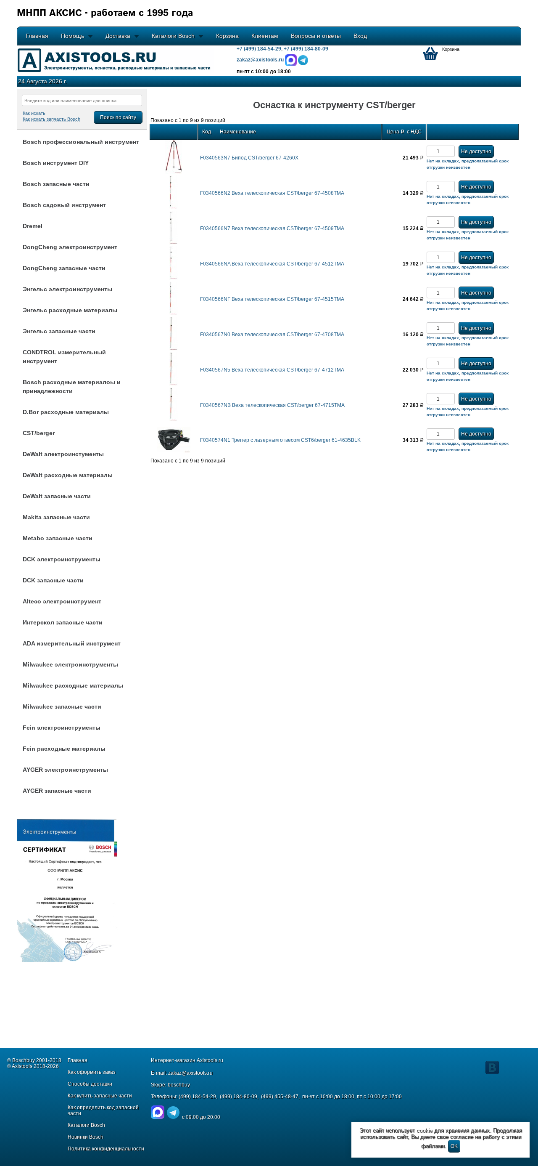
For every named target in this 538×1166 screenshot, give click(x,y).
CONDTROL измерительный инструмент (64, 356)
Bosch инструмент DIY (56, 162)
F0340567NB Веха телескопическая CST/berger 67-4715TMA (272, 405)
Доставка (117, 35)
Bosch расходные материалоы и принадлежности (72, 386)
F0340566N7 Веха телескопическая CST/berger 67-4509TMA (272, 228)
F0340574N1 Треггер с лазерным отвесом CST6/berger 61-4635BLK (280, 440)
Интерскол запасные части (63, 622)
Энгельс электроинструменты (67, 289)
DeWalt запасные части (57, 496)
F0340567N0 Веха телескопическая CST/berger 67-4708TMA (272, 334)
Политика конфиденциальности (106, 1149)
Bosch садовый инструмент (64, 205)
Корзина (227, 35)
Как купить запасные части (100, 1096)
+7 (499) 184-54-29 (259, 49)
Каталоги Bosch (173, 35)
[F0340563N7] (173, 172)
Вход (360, 35)
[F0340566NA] (173, 278)
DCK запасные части (53, 580)
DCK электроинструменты (61, 559)
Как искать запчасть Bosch (51, 119)
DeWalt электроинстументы (63, 454)
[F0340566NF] (173, 313)
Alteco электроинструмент (62, 601)
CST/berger (39, 433)
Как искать (34, 113)
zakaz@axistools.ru (190, 1073)
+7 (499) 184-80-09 (306, 49)
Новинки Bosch (85, 1137)
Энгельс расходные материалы (70, 310)
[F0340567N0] (173, 349)
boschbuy (179, 1085)
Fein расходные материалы (64, 748)
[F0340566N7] (173, 243)
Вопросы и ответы (316, 35)
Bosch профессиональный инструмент (81, 141)
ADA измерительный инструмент (72, 643)
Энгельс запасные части (59, 331)
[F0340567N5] (173, 384)
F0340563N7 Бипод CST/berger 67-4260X (249, 158)
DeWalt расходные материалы (68, 475)
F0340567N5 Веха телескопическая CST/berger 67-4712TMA (272, 370)
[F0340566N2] (173, 207)
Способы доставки (90, 1084)
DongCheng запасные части (64, 268)
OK (454, 1146)
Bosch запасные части (56, 184)
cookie (425, 1130)
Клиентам (264, 35)
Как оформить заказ (92, 1072)
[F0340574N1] (173, 451)
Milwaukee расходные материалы (73, 685)
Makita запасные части (56, 517)
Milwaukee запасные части (62, 706)
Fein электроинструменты (61, 727)
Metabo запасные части (57, 538)
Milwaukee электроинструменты (70, 664)
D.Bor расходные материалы (66, 412)
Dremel (32, 226)
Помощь (72, 35)
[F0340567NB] (173, 419)
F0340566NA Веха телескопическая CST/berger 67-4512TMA (272, 264)
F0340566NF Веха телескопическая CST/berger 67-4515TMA (272, 299)
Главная (37, 35)
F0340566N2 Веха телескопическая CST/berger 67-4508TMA (272, 193)
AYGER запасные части (57, 790)
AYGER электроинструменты (65, 769)
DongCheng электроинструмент (70, 247)
